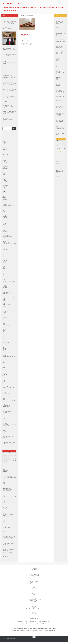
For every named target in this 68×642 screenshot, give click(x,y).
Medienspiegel (4, 423)
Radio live (3, 432)
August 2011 (4, 155)
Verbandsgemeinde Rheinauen (7, 376)
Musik (3, 319)
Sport (3, 368)
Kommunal (4, 285)
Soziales (3, 366)
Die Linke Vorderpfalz (5, 242)
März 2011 (4, 161)
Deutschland (4, 228)
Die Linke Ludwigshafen (6, 234)
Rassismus (4, 343)
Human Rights (4, 275)
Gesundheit (4, 263)
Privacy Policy (4, 431)
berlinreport (4, 394)
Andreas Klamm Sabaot (6, 204)
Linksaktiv (4, 300)
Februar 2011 (4, 162)
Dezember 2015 (5, 153)
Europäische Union (5, 249)
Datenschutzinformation (6, 407)
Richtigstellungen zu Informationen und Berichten (34, 608)
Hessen (3, 274)
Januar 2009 (4, 182)
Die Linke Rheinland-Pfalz (6, 240)
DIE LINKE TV (4, 241)
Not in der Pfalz (4, 426)
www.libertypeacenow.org (10, 49)
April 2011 (4, 160)
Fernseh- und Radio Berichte (6, 410)
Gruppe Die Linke (5, 272)
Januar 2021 (4, 150)
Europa (3, 248)
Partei (3, 331)
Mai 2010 (3, 173)
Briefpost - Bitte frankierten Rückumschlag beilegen (34, 577)
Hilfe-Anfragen (4, 412)
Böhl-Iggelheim (4, 217)
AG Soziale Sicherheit (5, 194)
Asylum (3, 211)
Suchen (3, 126)
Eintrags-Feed (5, 63)
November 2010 (5, 166)
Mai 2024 (3, 141)
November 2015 (5, 154)
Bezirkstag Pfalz (4, 216)
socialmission (4, 437)
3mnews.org (4, 192)
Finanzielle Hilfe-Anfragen (6, 411)
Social (3, 360)
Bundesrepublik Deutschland (6, 218)
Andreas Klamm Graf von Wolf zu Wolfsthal (9, 203)
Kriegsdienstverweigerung (6, 292)
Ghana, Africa (4, 266)
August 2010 (4, 169)
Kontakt (3, 419)
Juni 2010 (3, 172)
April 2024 (4, 142)
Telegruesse (26, 34)
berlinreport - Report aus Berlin (7, 395)
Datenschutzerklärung (5, 406)
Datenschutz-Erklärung (6, 405)
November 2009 (5, 178)
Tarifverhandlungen (5, 370)
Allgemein (4, 196)
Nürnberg (3, 324)
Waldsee (3, 381)
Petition (3, 332)
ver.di (3, 375)
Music (3, 318)
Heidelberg (4, 273)
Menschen (4, 312)
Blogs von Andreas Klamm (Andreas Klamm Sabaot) (34, 575)
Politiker (3, 338)
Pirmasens (4, 336)
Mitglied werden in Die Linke (6, 425)
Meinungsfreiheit (5, 311)
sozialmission (4, 438)
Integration (4, 278)
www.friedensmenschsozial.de (7, 28)
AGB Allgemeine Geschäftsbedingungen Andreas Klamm (61, 33)
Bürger (3, 222)
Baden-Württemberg (5, 213)
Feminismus (4, 250)
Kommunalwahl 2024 (5, 287)
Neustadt (3, 323)
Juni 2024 (3, 140)
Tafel (3, 369)
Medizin (3, 310)
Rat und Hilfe (4, 344)
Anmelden (5, 61)
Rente (3, 350)
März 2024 (4, 143)
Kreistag (3, 422)
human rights (4, 276)
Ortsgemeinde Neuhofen (6, 325)
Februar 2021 (4, 149)
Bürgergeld (4, 223)
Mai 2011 (3, 159)
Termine (3, 441)
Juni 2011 (3, 157)
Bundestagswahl (5, 219)
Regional (3, 347)
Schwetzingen (4, 357)
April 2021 (4, 147)
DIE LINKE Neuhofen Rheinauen (7, 236)
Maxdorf (3, 307)
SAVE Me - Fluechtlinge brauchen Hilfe (8, 436)
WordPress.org (5, 68)
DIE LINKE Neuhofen (5, 235)
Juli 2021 (3, 144)
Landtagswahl (4, 294)
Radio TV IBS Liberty (5, 342)
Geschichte (4, 261)
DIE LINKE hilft (4, 231)
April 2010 (4, 174)
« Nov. (9, 463)
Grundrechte (4, 269)
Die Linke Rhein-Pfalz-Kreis (6, 238)
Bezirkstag (4, 215)
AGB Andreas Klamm (5, 470)
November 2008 (5, 185)
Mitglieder (4, 316)
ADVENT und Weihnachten (6, 386)
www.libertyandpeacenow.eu (6, 50)
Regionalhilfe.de (4, 348)
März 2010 (4, 175)
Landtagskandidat (5, 293)
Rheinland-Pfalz (4, 354)
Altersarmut (4, 197)
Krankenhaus (4, 288)
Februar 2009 (4, 181)
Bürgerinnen (4, 224)
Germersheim (4, 260)
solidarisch (4, 361)
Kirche (3, 284)
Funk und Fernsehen (5, 259)
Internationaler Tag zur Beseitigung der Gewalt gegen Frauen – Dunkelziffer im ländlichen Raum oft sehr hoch (8, 74)
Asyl (3, 210)
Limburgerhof (4, 299)
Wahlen (3, 380)
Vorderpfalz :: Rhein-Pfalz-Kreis (7, 379)
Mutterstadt (4, 320)
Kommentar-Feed (6, 65)
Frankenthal (4, 254)
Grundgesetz (4, 268)
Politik (3, 337)
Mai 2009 (3, 179)
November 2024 (5, 138)
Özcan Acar (4, 329)
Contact (3, 404)
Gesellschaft (4, 262)
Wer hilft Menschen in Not (6, 447)
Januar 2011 (4, 163)
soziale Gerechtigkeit (5, 364)
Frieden (3, 257)
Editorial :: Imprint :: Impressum (7, 489)
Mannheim (4, 306)
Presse (3, 341)
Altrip (3, 198)
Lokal (3, 301)
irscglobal (3, 280)
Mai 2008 (3, 187)
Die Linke (3, 230)
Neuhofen (4, 322)
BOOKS (3, 399)
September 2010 (5, 168)
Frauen (3, 255)
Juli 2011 (3, 156)
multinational (4, 317)
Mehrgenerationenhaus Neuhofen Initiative (9, 424)
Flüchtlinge (4, 253)
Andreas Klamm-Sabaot (6, 393)
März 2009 (4, 180)
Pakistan (3, 330)
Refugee (3, 345)
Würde (3, 382)
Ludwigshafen (4, 303)
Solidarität (4, 362)
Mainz (3, 305)
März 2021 (4, 148)
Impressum (4, 413)
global (3, 267)
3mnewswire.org (5, 193)
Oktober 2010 (4, 167)
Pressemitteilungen (5, 430)
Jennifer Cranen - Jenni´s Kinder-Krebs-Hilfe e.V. (34, 592)
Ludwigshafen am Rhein (6, 304)
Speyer (3, 367)
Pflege (3, 335)
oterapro (3, 326)
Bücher (3, 403)
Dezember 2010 (5, 165)
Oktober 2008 (4, 186)
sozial (3, 363)
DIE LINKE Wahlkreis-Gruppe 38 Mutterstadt (9, 243)
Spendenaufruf (4, 439)
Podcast (3, 429)
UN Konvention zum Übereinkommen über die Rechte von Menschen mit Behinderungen (9, 443)
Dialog (3, 229)
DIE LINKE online (5, 237)
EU (2, 247)
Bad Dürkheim (4, 212)
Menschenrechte (5, 313)
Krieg (3, 291)
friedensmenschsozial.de (13, 3)
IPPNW (3, 279)
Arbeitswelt (4, 209)
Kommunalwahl (4, 286)
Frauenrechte (4, 256)
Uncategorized (4, 374)
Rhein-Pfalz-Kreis (5, 351)
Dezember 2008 (5, 184)
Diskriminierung (4, 244)
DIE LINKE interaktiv (5, 232)
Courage (3, 225)
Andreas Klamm (23, 33)
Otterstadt (4, 328)
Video (3, 445)
